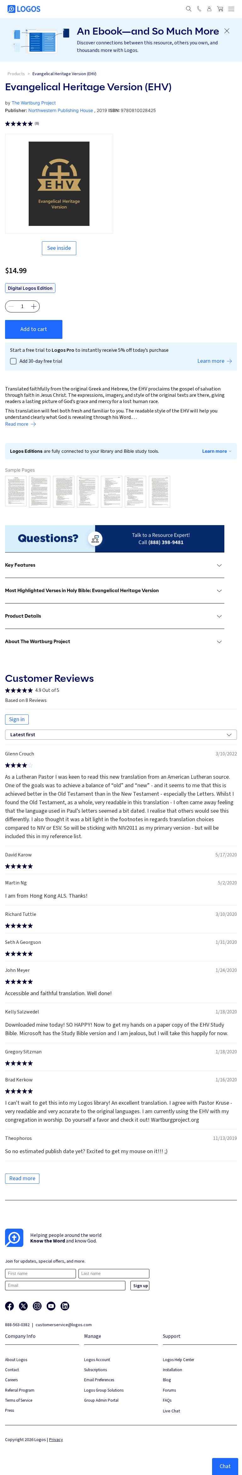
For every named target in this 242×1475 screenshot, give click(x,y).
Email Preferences (99, 1379)
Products (16, 74)
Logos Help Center (178, 1359)
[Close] (227, 31)
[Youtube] (51, 1306)
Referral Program (19, 1390)
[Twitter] (23, 1306)
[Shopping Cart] (220, 9)
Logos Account (97, 1359)
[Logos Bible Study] (24, 9)
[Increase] (34, 306)
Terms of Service (18, 1400)
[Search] (189, 9)
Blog (167, 1379)
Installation (172, 1369)
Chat (225, 1466)
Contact (12, 1369)
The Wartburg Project (34, 102)
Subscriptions (95, 1369)
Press (9, 1410)
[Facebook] (9, 1306)
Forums (169, 1390)
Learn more (214, 451)
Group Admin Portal (101, 1400)
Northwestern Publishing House (60, 110)
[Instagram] (37, 1306)
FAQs (167, 1400)
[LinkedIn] (64, 1306)
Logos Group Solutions (104, 1390)
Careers (11, 1379)
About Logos (16, 1359)
